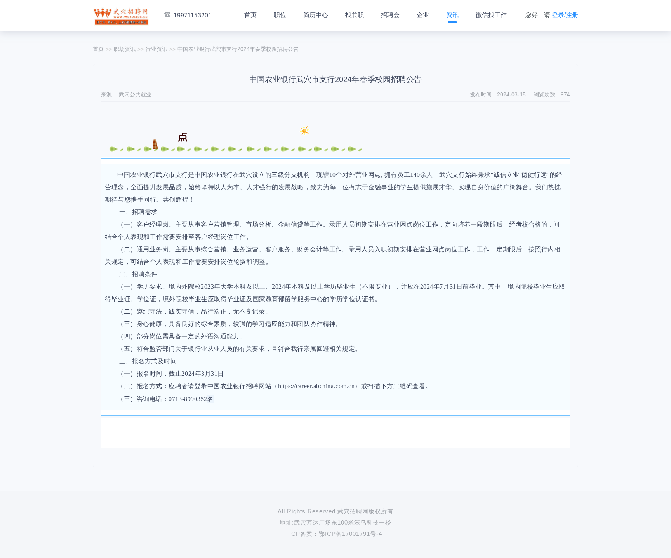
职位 (280, 15)
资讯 (452, 15)
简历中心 (315, 15)
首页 (250, 15)
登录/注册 (565, 15)
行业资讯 (156, 49)
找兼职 (354, 15)
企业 (423, 15)
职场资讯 (125, 49)
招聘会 (390, 15)
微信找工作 (491, 15)
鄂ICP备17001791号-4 (350, 533)
